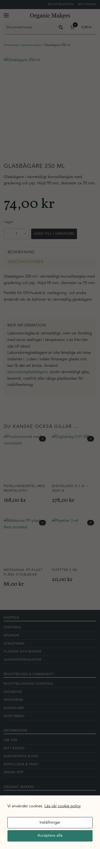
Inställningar (50, 823)
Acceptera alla (50, 836)
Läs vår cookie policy (62, 806)
